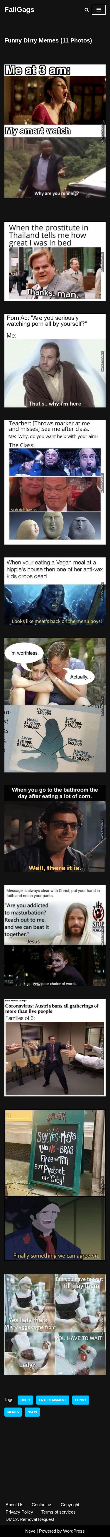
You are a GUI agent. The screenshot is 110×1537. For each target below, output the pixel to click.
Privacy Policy (19, 1511)
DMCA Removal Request (30, 1519)
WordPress (74, 1531)
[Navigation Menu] (99, 10)
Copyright (70, 1504)
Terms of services (58, 1511)
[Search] (86, 10)
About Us (14, 1504)
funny (80, 1400)
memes (13, 1412)
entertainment (52, 1400)
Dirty (25, 1400)
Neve (30, 1531)
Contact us (42, 1504)
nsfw (32, 1412)
